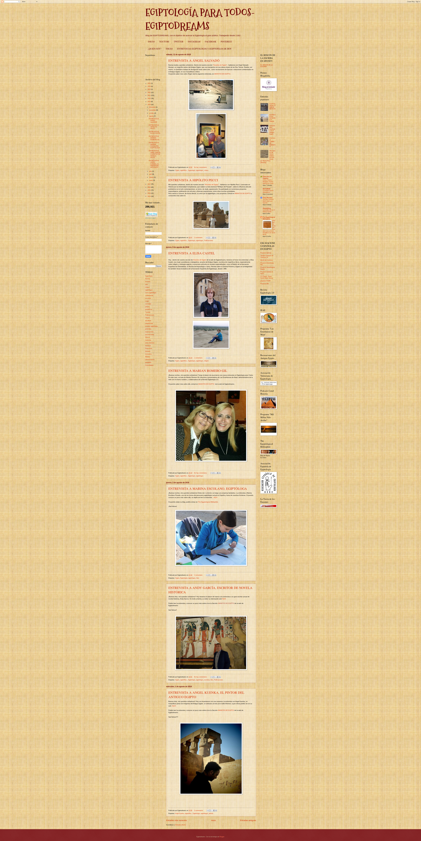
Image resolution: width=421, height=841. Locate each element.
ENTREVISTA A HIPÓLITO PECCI (193, 180)
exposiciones (149, 332)
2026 (149, 83)
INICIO (151, 41)
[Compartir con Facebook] (218, 167)
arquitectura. (149, 323)
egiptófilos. (183, 170)
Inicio (213, 820)
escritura (207, 680)
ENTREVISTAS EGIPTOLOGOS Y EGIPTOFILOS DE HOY (204, 48)
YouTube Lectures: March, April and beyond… (268, 201)
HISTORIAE (266, 189)
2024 (149, 86)
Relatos (147, 357)
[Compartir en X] (216, 167)
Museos (147, 351)
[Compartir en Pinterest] (220, 167)
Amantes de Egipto (220, 65)
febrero (151, 177)
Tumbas (147, 312)
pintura (211, 813)
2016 (149, 187)
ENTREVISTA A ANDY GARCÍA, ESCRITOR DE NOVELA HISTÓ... (155, 154)
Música (147, 337)
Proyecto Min (264, 283)
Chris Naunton (267, 197)
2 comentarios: (199, 810)
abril (150, 174)
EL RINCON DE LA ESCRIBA (266, 65)
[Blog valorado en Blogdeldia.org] (151, 214)
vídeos (206, 170)
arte (146, 284)
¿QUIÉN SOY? (154, 48)
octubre (151, 113)
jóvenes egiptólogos (151, 326)
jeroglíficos (148, 309)
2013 (149, 196)
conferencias (149, 295)
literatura (148, 346)
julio (150, 171)
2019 (149, 101)
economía (148, 354)
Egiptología (191, 170)
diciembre (152, 107)
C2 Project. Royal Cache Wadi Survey (266, 277)
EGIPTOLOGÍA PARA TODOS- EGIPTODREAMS (200, 19)
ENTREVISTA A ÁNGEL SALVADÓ (193, 60)
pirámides (148, 329)
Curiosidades (149, 365)
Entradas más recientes (176, 820)
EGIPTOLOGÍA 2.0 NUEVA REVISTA (272, 106)
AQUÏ (174, 706)
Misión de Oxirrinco (266, 260)
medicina (148, 340)
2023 (149, 89)
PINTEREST (226, 41)
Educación (148, 348)
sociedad (148, 304)
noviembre (152, 110)
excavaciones (149, 334)
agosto (151, 116)
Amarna (147, 281)
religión (206, 361)
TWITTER (178, 41)
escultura (148, 320)
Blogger (221, 836)
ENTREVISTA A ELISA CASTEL (191, 253)
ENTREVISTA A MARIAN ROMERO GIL (197, 370)
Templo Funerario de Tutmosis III (266, 256)
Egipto (177, 170)
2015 (149, 190)
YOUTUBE (164, 41)
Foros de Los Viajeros (267, 177)
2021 (149, 95)
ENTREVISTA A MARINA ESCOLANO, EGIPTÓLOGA (207, 488)
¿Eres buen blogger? (150, 218)
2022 (149, 92)
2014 (149, 193)
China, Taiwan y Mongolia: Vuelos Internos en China (268, 181)
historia (147, 279)
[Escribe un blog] (213, 167)
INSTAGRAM (194, 41)
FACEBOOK (210, 41)
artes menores (149, 343)
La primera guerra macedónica (268, 191)
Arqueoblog (267, 208)
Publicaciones (208, 240)
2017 (149, 184)
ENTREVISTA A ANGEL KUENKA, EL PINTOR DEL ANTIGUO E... (154, 164)
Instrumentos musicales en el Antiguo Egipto (272, 130)
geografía (148, 362)
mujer (147, 301)
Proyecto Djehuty (265, 253)
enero (151, 180)
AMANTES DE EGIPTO (222, 74)
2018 (149, 104)
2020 (149, 98)
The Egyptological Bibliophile (208, 502)
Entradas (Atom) (180, 825)
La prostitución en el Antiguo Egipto (269, 210)
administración (149, 359)
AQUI (215, 497)
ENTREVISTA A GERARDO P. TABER (272, 118)
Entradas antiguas (248, 820)
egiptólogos (199, 170)
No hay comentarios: (201, 167)
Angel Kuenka (179, 813)
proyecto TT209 (265, 281)
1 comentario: (198, 237)
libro (197, 578)
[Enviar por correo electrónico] (211, 167)
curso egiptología (150, 292)
